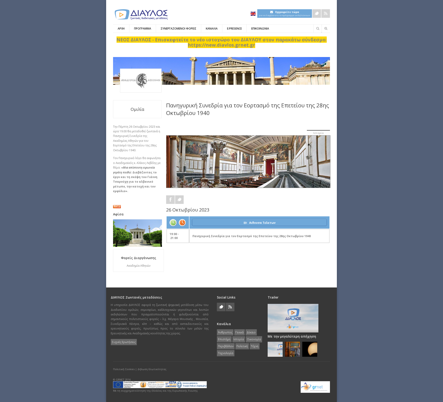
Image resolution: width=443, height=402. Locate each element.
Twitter (316, 13)
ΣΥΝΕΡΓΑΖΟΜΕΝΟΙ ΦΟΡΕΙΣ (178, 28)
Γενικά (239, 332)
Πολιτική (242, 346)
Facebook (170, 199)
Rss (325, 13)
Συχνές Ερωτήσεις (124, 342)
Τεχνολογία (225, 353)
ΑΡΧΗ (121, 28)
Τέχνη (254, 346)
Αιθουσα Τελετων (262, 223)
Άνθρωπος (225, 332)
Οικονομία (254, 339)
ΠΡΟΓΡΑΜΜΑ (142, 28)
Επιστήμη (224, 339)
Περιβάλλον (225, 346)
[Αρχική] (140, 14)
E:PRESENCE (234, 28)
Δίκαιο (251, 332)
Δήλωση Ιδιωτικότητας (152, 369)
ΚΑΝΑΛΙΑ (212, 28)
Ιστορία (318, 133)
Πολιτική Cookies (124, 369)
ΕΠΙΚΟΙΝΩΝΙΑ (260, 28)
